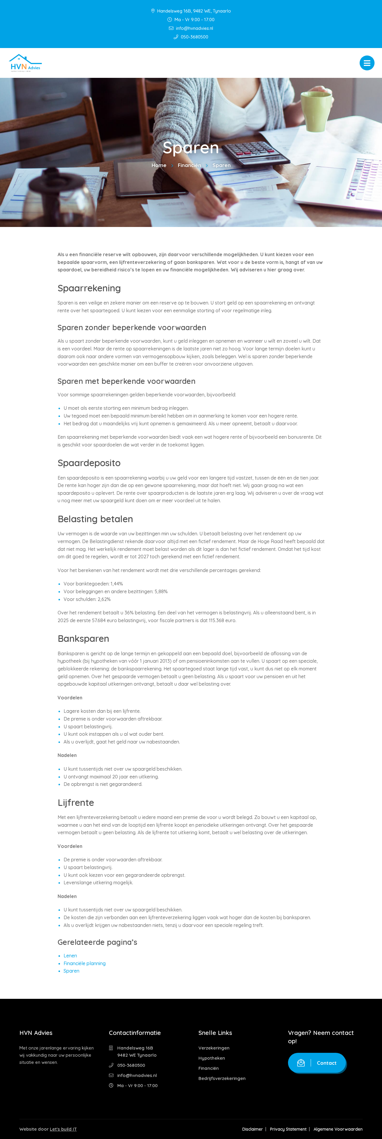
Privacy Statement (288, 1129)
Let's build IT (63, 1129)
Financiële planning (85, 963)
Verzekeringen (213, 1048)
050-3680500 (194, 37)
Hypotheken (211, 1058)
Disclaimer (252, 1129)
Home (159, 165)
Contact (327, 1063)
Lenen (70, 956)
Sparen (71, 971)
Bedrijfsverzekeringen (222, 1078)
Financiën (189, 165)
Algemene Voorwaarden (338, 1129)
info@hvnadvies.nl (194, 28)
